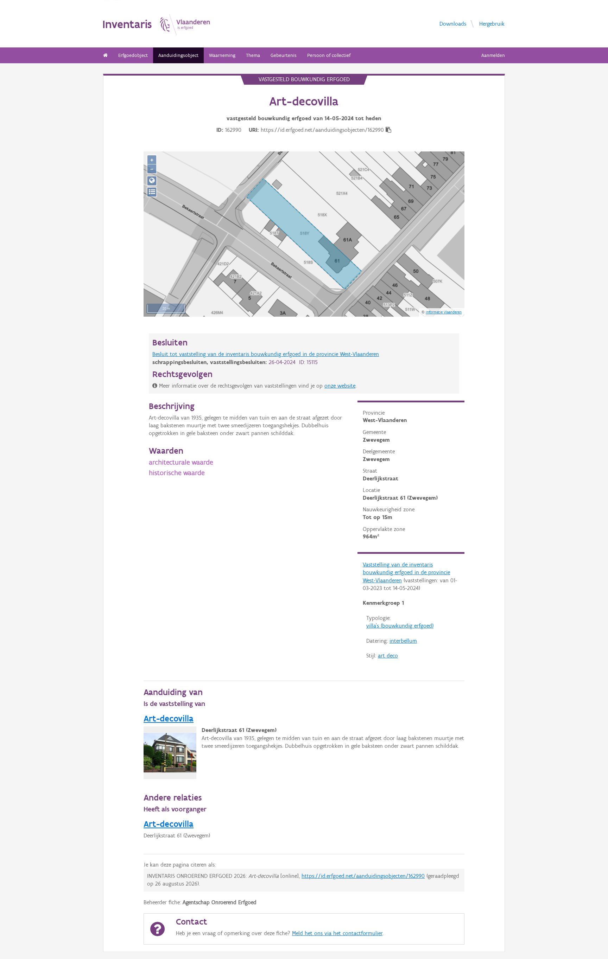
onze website (339, 385)
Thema (253, 55)
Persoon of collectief (328, 55)
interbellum (403, 640)
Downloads (452, 23)
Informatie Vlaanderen (444, 312)
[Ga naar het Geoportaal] (151, 180)
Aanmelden (493, 55)
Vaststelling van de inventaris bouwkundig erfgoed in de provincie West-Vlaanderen (406, 572)
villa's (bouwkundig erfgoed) (399, 625)
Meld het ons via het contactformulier (337, 933)
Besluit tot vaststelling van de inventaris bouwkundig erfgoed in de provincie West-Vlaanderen (265, 354)
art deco (388, 655)
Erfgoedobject (133, 55)
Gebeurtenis (284, 55)
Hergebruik (492, 23)
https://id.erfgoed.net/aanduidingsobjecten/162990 (363, 876)
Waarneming (222, 55)
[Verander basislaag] (151, 192)
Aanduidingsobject (178, 55)
